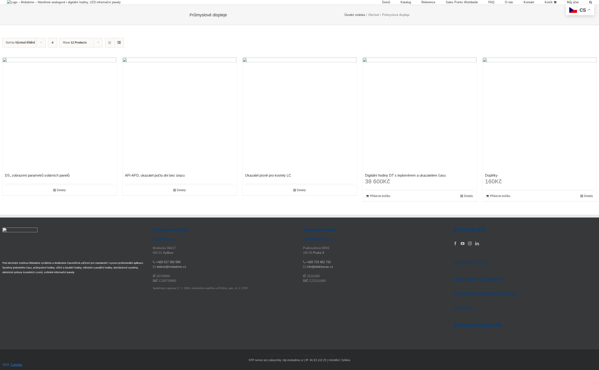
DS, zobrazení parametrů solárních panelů (37, 175)
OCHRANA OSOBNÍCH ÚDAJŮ (485, 293)
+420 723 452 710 (318, 262)
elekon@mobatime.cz (171, 266)
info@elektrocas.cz (320, 266)
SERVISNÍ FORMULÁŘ (477, 325)
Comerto (16, 364)
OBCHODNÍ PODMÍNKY (478, 279)
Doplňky (491, 175)
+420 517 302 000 (168, 262)
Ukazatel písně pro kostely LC (268, 175)
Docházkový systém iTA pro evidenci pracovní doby (299, 355)
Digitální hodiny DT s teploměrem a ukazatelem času (405, 175)
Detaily (61, 190)
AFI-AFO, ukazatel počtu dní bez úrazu (155, 175)
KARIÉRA (463, 308)
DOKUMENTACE (471, 262)
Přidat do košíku (380, 196)
